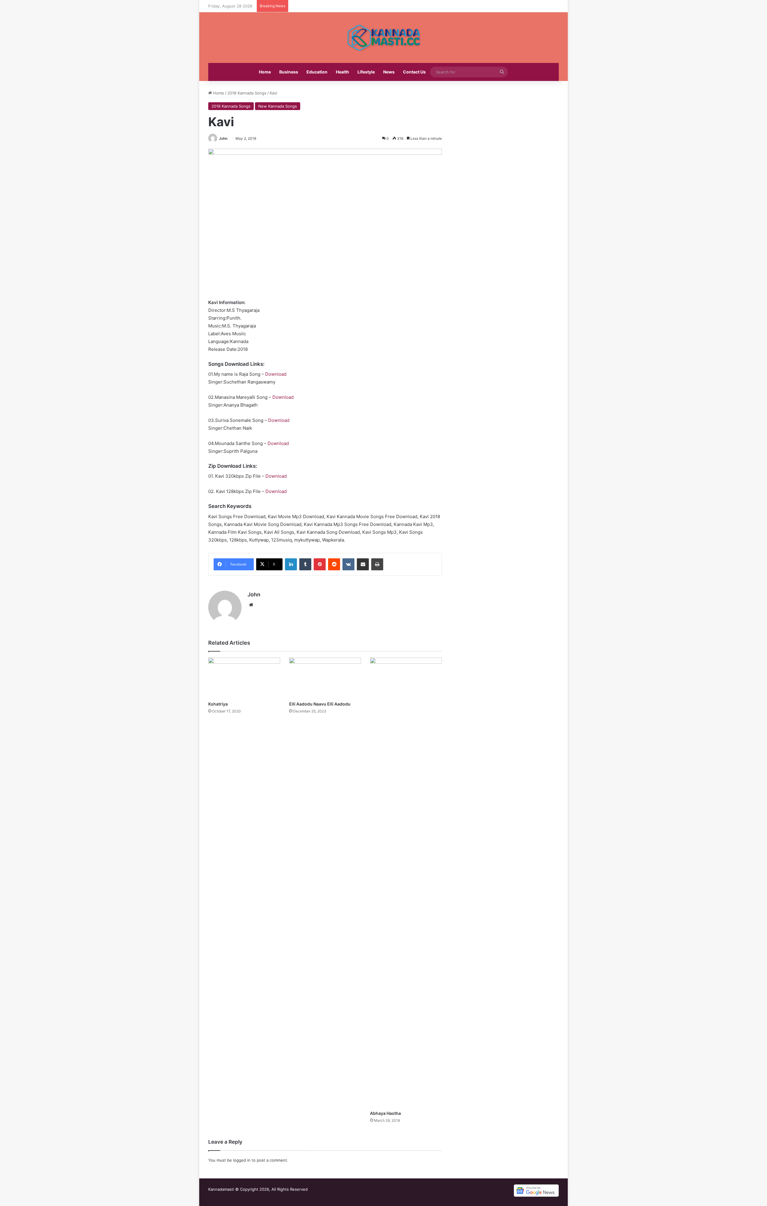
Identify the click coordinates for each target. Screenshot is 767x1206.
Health (342, 71)
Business (288, 71)
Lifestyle (366, 71)
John (223, 138)
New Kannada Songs (277, 106)
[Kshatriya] (244, 678)
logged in (241, 1160)
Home (265, 71)
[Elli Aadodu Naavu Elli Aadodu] (325, 678)
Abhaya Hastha (385, 1113)
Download (275, 374)
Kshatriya (218, 703)
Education (317, 71)
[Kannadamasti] (383, 37)
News (389, 71)
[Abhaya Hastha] (406, 882)
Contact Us (414, 71)
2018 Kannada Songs (246, 93)
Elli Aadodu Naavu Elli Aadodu (320, 703)
